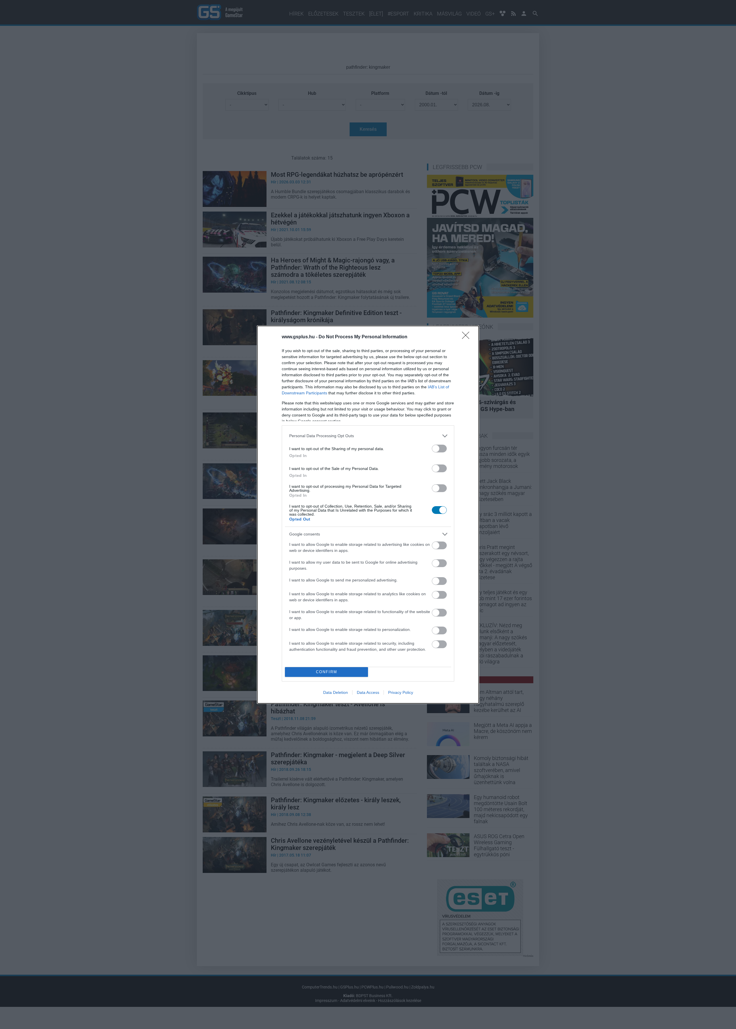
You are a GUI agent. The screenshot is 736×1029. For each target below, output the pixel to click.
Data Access (368, 692)
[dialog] (368, 514)
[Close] (467, 337)
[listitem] (368, 436)
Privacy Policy (400, 692)
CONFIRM (326, 672)
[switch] (439, 448)
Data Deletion (335, 692)
